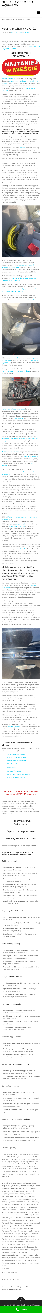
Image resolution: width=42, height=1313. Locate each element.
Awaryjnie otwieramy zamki (12, 1207)
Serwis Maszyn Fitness (21, 1250)
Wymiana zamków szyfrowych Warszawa (17, 1239)
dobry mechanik (20, 524)
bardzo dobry (21, 549)
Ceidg (19, 1287)
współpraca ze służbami (29, 1140)
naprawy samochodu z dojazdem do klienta (16, 371)
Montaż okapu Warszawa (11, 1244)
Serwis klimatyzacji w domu (20, 1202)
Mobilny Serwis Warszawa (12, 1289)
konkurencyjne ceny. (14, 727)
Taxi (21, 1196)
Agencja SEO (14, 1196)
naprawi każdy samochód (28, 1174)
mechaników (16, 358)
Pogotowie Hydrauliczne (10, 1186)
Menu (38, 12)
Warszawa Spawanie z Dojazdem (22, 1231)
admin (27, 33)
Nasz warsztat (18, 418)
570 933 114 (23, 55)
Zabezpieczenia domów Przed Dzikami (20, 1241)
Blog (12, 19)
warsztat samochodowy (18, 472)
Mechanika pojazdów (8, 79)
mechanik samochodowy (31, 456)
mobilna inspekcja (30, 1109)
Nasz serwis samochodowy (10, 452)
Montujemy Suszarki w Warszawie (21, 1258)
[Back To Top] (21, 1300)
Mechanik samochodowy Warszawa (13, 409)
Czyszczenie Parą (26, 1186)
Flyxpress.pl (26, 1207)
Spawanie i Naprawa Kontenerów (14, 1228)
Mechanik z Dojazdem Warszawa (18, 3)
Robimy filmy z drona (31, 1204)
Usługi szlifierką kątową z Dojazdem (20, 1225)
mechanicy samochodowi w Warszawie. (27, 300)
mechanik (23, 148)
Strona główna (6, 19)
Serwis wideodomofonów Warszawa (21, 1236)
